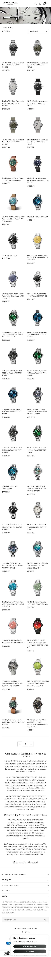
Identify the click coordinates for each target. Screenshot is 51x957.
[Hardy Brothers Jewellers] (10, 3)
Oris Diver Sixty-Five (9, 255)
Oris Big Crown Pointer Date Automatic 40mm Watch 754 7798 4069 (37, 257)
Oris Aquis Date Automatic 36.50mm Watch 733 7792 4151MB (37, 527)
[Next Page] (31, 744)
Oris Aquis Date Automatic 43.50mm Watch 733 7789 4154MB (12, 373)
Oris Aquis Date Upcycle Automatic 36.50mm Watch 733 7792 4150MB (37, 489)
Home (4, 27)
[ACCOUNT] (40, 3)
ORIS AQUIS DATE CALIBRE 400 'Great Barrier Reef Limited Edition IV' (37, 566)
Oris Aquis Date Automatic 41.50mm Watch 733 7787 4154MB (12, 450)
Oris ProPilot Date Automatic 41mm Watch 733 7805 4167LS (13, 142)
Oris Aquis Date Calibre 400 (37, 216)
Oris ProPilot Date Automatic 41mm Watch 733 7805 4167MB (37, 65)
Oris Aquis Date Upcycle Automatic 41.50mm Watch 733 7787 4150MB (37, 411)
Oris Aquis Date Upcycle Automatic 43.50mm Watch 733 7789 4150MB (12, 566)
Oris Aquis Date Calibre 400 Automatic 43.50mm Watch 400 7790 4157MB (12, 334)
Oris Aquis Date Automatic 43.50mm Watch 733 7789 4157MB (37, 373)
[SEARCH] (35, 3)
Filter (7, 32)
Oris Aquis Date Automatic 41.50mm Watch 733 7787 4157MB (37, 450)
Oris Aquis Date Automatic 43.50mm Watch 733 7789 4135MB (37, 334)
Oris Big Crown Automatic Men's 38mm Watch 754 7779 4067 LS (13, 722)
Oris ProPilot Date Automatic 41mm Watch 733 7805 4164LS (37, 103)
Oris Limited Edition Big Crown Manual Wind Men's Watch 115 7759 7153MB (12, 683)
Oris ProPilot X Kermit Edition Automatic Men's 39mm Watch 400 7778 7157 (38, 683)
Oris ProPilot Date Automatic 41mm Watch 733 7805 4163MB (13, 103)
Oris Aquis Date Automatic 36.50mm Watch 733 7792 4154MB (12, 527)
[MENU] (48, 3)
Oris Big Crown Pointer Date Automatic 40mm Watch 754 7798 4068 (13, 296)
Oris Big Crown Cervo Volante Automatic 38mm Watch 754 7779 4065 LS (13, 219)
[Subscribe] (45, 919)
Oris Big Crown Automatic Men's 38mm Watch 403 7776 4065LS (38, 180)
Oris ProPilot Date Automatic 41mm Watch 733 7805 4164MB (13, 65)
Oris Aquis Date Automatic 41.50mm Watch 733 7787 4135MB (12, 411)
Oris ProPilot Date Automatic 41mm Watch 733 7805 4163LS (37, 142)
